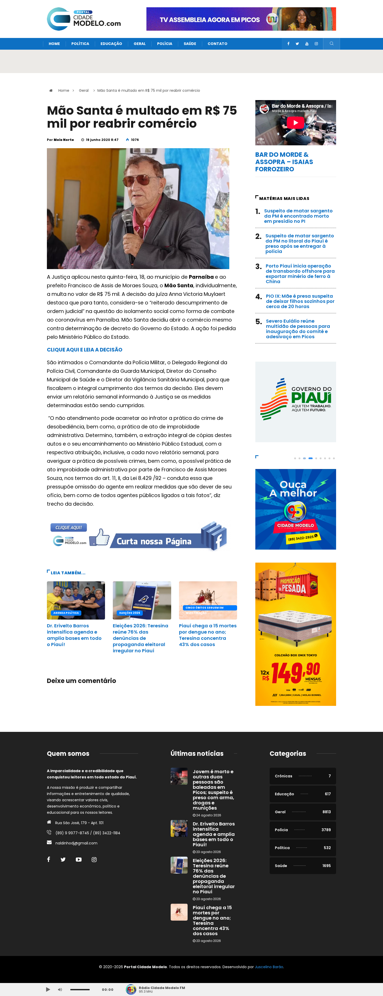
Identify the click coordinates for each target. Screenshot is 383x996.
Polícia (164, 43)
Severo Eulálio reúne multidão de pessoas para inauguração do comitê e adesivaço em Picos (298, 329)
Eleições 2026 (129, 613)
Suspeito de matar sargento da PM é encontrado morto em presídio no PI (298, 215)
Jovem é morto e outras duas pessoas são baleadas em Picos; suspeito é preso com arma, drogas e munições (213, 789)
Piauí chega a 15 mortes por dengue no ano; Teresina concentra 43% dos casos (208, 635)
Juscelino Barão (269, 966)
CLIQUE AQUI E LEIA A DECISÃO (84, 349)
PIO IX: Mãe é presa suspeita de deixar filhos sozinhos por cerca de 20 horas (300, 301)
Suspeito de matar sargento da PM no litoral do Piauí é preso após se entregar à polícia (299, 243)
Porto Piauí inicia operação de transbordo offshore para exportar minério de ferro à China (300, 274)
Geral (140, 43)
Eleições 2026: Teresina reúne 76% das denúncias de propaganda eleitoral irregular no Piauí (140, 638)
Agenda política (66, 613)
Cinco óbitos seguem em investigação (205, 608)
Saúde (190, 43)
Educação (111, 43)
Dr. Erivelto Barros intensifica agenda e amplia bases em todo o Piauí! (74, 635)
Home (54, 43)
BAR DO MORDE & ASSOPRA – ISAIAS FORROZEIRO (284, 161)
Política (80, 43)
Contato (217, 43)
